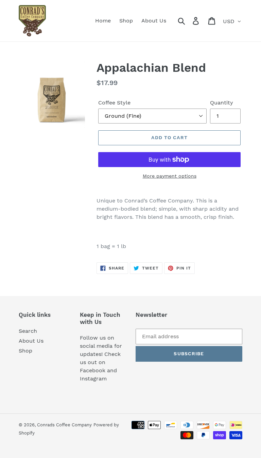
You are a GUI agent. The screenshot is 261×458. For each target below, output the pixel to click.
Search (28, 331)
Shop (25, 350)
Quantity (221, 102)
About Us (31, 341)
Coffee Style (114, 102)
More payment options (169, 176)
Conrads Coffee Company (64, 424)
